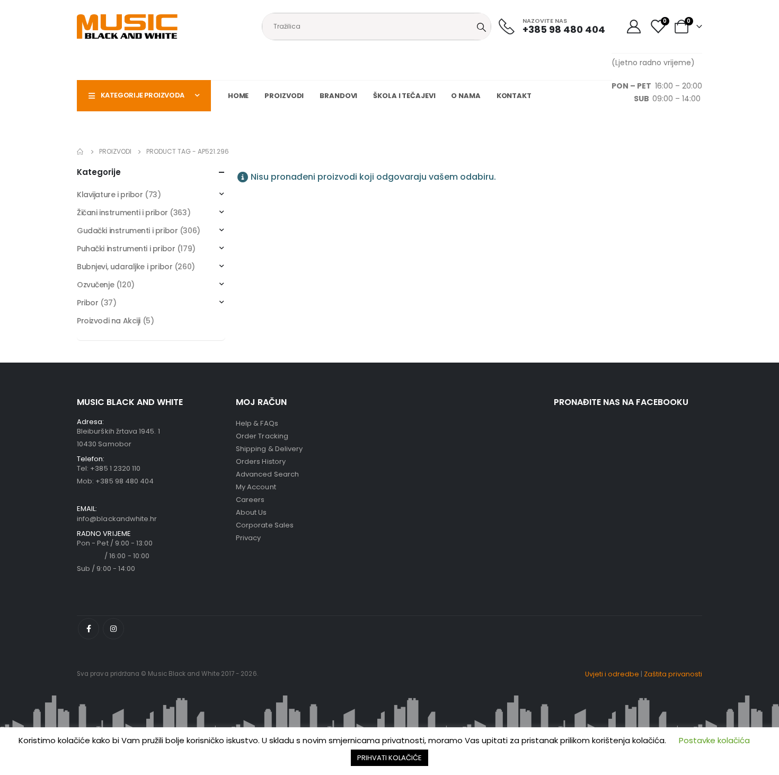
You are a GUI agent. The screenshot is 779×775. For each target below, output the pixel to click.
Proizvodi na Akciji (108, 320)
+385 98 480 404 (124, 481)
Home (238, 96)
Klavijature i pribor (110, 194)
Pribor (87, 302)
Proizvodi (284, 96)
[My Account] (633, 26)
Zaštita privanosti (673, 674)
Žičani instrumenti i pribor (122, 212)
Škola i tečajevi (404, 96)
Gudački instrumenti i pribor (127, 230)
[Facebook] (88, 628)
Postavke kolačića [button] (714, 740)
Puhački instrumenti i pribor (126, 248)
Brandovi (338, 96)
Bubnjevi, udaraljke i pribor (124, 266)
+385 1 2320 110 (115, 468)
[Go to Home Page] (80, 151)
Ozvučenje (95, 284)
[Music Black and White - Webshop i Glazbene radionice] (127, 26)
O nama (465, 96)
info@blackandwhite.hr (117, 519)
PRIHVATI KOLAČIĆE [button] (389, 758)
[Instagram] (113, 628)
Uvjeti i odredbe (612, 674)
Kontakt (514, 96)
